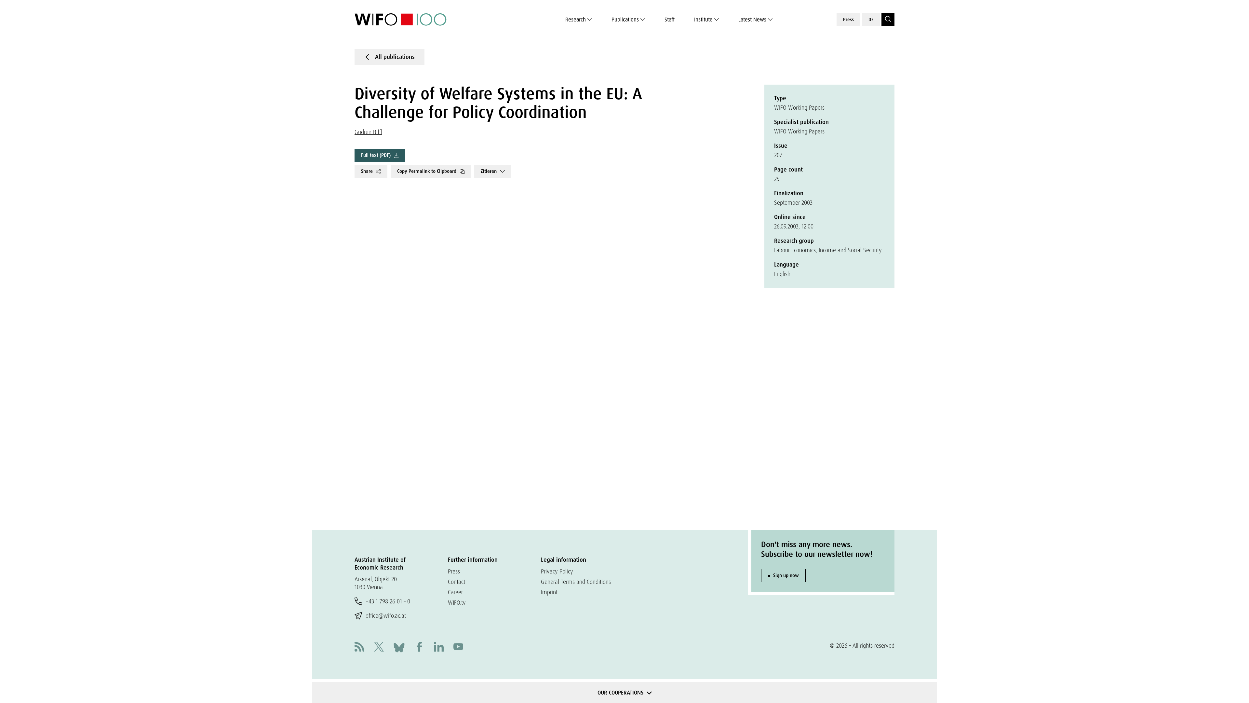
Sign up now (786, 575)
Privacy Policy (557, 571)
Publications (625, 19)
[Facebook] (419, 647)
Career (455, 592)
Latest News (752, 19)
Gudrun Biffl (368, 132)
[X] (379, 647)
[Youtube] (458, 647)
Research (575, 19)
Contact (456, 582)
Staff (670, 19)
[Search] (887, 19)
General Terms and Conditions (576, 582)
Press (848, 19)
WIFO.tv (457, 602)
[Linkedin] (439, 647)
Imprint (549, 592)
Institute (703, 19)
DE (870, 19)
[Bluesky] (399, 647)
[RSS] (359, 647)
